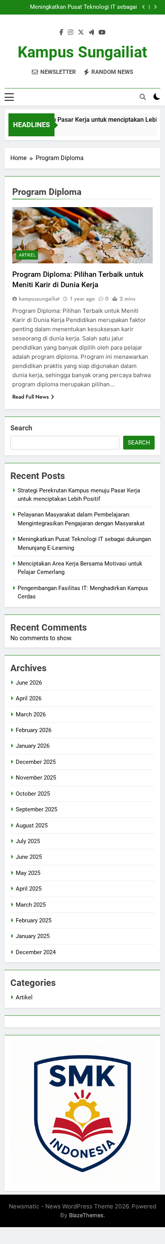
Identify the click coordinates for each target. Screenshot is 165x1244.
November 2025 (36, 777)
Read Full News (30, 396)
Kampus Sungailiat (82, 52)
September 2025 (36, 809)
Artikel (27, 255)
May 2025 (28, 873)
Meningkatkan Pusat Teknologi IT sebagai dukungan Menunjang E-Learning (83, 7)
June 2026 (29, 682)
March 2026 (31, 714)
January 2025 (33, 936)
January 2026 (33, 745)
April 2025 (28, 888)
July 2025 (28, 841)
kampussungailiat (39, 298)
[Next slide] (155, 7)
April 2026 (28, 698)
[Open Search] (143, 97)
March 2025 (31, 904)
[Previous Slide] (144, 7)
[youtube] (102, 32)
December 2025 (36, 761)
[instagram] (71, 32)
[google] (91, 32)
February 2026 (33, 730)
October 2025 (33, 793)
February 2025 (33, 920)
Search (21, 428)
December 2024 (36, 952)
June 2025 (29, 856)
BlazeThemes (86, 1215)
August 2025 (32, 825)
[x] (81, 32)
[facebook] (61, 32)
